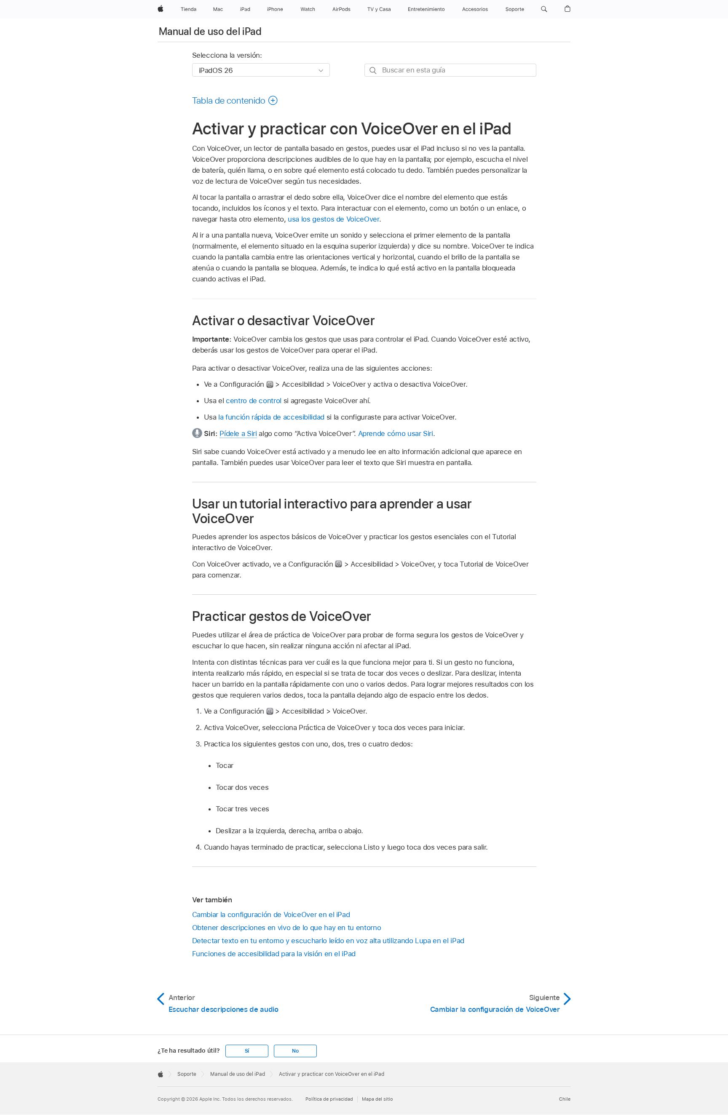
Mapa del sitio (377, 1099)
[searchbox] (450, 70)
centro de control (253, 400)
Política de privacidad (329, 1099)
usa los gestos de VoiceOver (333, 219)
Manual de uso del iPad (210, 31)
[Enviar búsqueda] (373, 70)
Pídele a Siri (238, 433)
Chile (564, 1099)
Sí (247, 1051)
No (295, 1051)
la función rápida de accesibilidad (271, 417)
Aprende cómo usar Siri (395, 433)
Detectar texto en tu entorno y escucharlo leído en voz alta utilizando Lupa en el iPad (328, 940)
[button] (544, 9)
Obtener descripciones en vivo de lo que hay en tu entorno (286, 927)
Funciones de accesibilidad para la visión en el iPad (274, 953)
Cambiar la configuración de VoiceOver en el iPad (271, 914)
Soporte (186, 1074)
